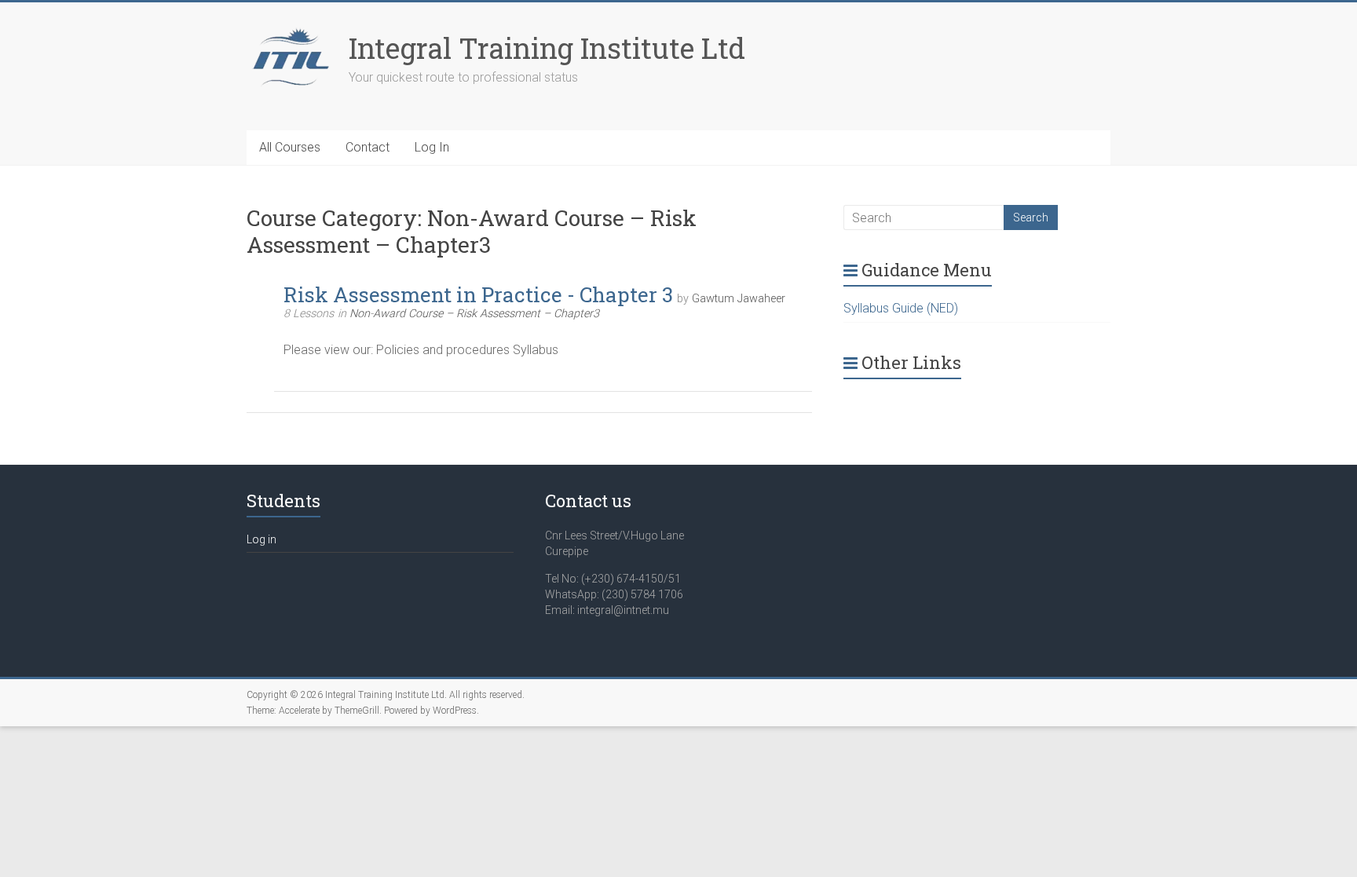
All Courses (289, 147)
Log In (432, 147)
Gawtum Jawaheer (738, 298)
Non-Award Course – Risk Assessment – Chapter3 (474, 313)
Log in (261, 539)
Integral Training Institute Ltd (547, 48)
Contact (368, 147)
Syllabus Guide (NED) (900, 308)
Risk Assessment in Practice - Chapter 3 (478, 294)
